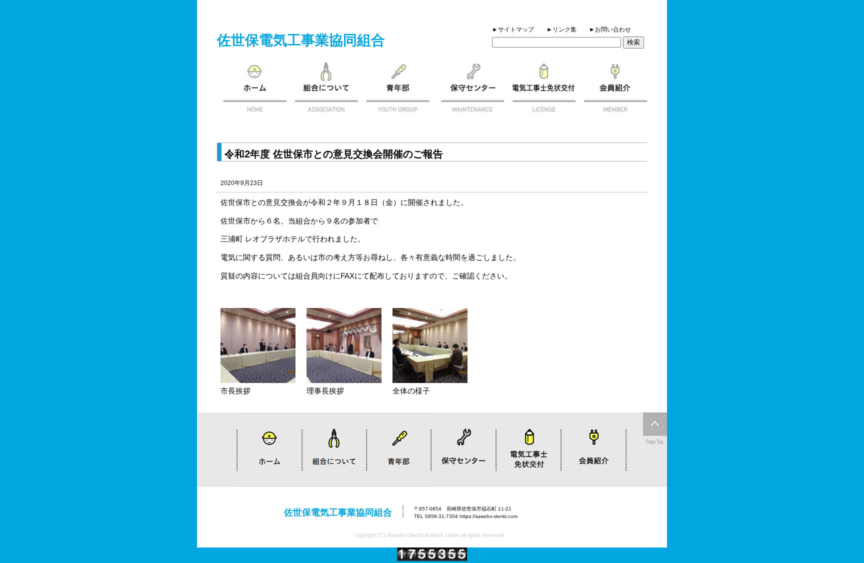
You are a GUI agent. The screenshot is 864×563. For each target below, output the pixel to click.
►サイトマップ (513, 29)
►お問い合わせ (610, 29)
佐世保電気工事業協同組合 (301, 40)
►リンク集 (561, 29)
